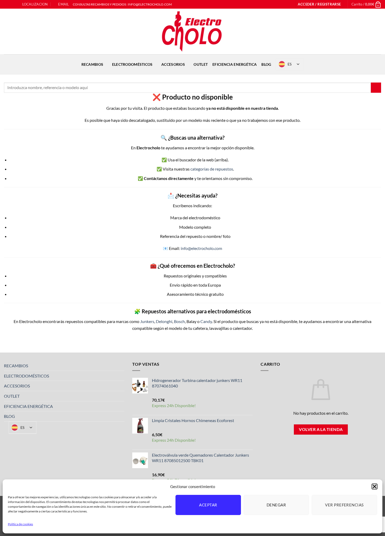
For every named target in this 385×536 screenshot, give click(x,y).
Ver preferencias (344, 504)
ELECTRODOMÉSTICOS (132, 64)
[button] (374, 486)
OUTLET (201, 64)
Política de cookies (20, 524)
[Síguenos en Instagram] (11, 4)
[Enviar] (376, 88)
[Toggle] (121, 366)
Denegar (276, 504)
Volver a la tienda (321, 429)
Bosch (179, 321)
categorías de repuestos (211, 168)
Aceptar (208, 504)
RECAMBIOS (92, 64)
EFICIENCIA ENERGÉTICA (234, 64)
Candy (206, 321)
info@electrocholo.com (201, 248)
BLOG (266, 64)
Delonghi (164, 321)
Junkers (147, 321)
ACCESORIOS (173, 64)
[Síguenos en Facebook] (6, 4)
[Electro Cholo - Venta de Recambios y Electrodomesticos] (192, 31)
